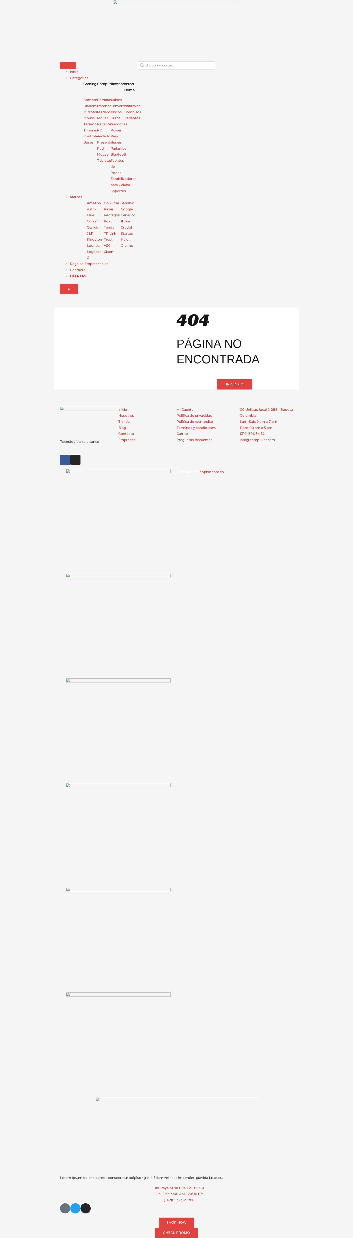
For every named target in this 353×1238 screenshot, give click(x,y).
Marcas (76, 197)
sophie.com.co (212, 472)
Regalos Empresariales (89, 264)
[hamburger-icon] (68, 65)
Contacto (78, 270)
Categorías (79, 78)
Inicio (74, 72)
